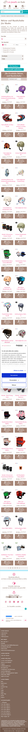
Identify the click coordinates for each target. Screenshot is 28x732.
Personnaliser (13, 380)
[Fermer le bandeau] (25, 345)
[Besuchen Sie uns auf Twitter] (18, 602)
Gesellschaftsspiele (6, 671)
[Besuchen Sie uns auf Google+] (22, 602)
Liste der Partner (5, 655)
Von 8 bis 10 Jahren (5, 713)
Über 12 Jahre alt (5, 716)
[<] (2, 620)
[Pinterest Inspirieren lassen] (14, 602)
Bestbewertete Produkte (9, 48)
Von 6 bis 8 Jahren (5, 711)
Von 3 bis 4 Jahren (5, 707)
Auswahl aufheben (14, 69)
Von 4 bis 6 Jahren (5, 709)
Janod (2, 695)
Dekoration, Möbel (5, 674)
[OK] (21, 12)
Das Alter (3, 36)
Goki (2, 690)
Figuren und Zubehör (6, 662)
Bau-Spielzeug (4, 667)
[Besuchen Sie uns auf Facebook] (6, 602)
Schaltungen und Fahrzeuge (8, 669)
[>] (25, 620)
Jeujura (2, 697)
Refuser (14, 385)
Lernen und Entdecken (6, 660)
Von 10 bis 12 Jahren (6, 714)
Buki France (4, 683)
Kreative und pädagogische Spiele (9, 673)
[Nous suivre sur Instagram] (10, 602)
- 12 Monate (4, 702)
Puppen (3, 664)
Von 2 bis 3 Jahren (5, 706)
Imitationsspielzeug (5, 665)
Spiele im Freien (9, 16)
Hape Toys (3, 693)
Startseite (3, 16)
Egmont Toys (4, 686)
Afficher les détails (18, 370)
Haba (2, 692)
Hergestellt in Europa (8, 52)
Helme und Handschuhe (19, 16)
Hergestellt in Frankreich (9, 50)
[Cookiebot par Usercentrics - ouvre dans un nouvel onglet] (16, 346)
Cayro (2, 685)
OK (25, 609)
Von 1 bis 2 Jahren (5, 704)
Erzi (2, 688)
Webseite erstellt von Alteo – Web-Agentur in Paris (14, 730)
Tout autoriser (14, 375)
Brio (2, 681)
